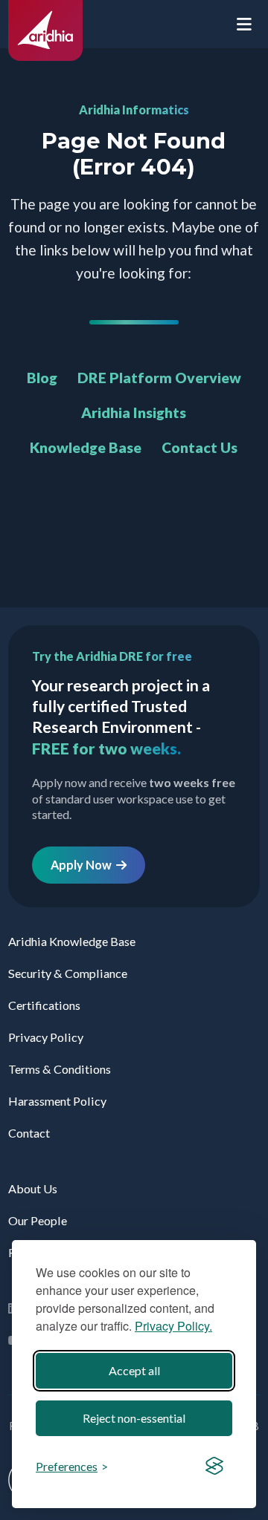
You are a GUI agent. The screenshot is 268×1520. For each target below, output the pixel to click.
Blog (42, 377)
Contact (29, 1133)
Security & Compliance (67, 973)
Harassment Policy (57, 1101)
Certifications (44, 1005)
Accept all (134, 1370)
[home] (45, 56)
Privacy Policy (45, 1037)
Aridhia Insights (133, 412)
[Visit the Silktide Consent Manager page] (214, 1466)
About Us (32, 1188)
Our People (37, 1220)
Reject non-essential (134, 1418)
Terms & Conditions (59, 1069)
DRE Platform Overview (159, 377)
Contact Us (199, 447)
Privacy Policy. (173, 1325)
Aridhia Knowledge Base (71, 941)
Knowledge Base (85, 447)
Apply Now (83, 865)
